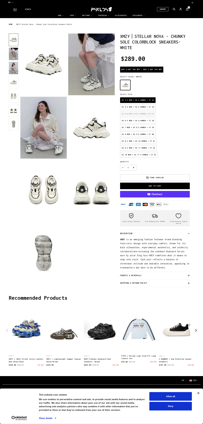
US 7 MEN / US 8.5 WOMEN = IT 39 (138, 127)
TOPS (72, 15)
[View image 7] (13, 124)
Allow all (170, 396)
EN (9, 2)
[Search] (174, 9)
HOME (11, 24)
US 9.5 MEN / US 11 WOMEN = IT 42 (138, 148)
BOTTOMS (86, 15)
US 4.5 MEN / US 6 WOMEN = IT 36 (138, 107)
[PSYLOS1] (101, 9)
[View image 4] (13, 82)
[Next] (196, 330)
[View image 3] (13, 68)
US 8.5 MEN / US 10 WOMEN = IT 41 (138, 141)
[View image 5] (13, 96)
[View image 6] (13, 110)
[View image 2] (13, 54)
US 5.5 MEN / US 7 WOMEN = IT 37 (138, 114)
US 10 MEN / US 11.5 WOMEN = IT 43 (139, 155)
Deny (170, 406)
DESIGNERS (137, 15)
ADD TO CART (155, 186)
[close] (192, 2)
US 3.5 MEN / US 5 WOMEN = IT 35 (138, 100)
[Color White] (125, 85)
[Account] (180, 9)
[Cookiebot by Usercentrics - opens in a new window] (19, 418)
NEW (60, 15)
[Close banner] (198, 393)
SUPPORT (163, 9)
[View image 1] (13, 40)
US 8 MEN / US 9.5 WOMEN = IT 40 (138, 134)
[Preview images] (26, 347)
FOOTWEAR (102, 15)
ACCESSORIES (121, 15)
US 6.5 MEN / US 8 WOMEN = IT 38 (138, 121)
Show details (45, 418)
